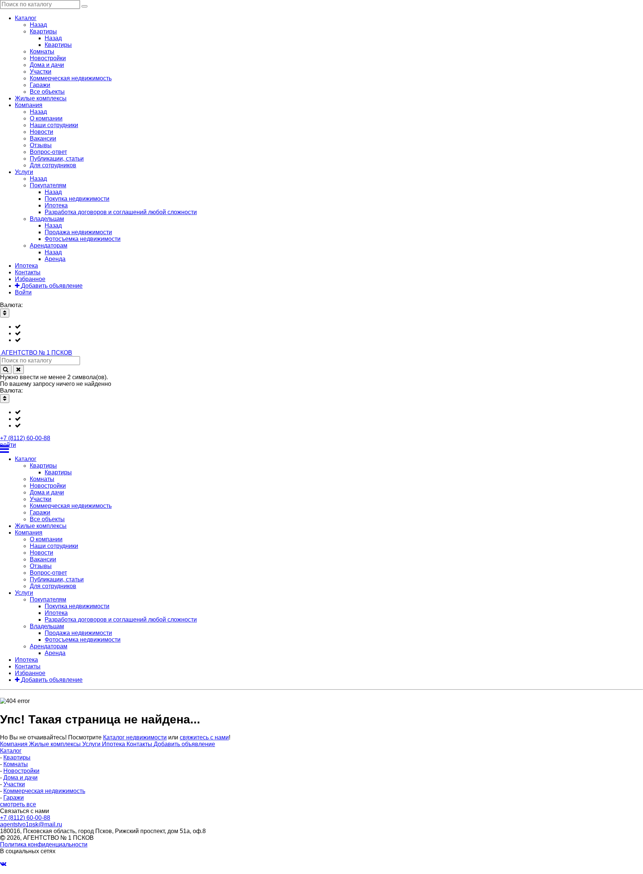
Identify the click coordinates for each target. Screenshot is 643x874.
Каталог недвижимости (135, 737)
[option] (329, 326)
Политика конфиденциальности (43, 844)
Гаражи (13, 797)
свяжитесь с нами (204, 737)
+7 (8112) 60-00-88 (25, 438)
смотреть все (18, 804)
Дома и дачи (20, 777)
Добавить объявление (184, 744)
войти (8, 445)
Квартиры (17, 757)
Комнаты (15, 764)
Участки (14, 784)
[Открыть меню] (321, 449)
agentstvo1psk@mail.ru (31, 824)
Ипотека (114, 744)
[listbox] (321, 333)
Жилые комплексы (55, 744)
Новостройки (21, 771)
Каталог (11, 751)
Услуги (92, 744)
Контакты (140, 744)
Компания (14, 744)
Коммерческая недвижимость (44, 791)
